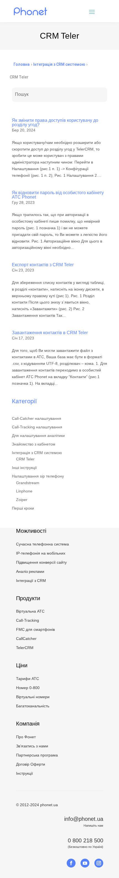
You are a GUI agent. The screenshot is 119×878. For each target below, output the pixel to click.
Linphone (24, 491)
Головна (22, 64)
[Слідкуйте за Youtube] (85, 863)
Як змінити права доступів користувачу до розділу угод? (55, 122)
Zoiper (21, 499)
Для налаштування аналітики (38, 435)
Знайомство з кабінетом (33, 444)
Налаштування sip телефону (38, 476)
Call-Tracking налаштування (37, 427)
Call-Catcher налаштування (36, 418)
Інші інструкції (24, 467)
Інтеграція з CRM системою (37, 452)
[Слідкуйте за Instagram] (98, 863)
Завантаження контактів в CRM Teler (50, 332)
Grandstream (27, 483)
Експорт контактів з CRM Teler (43, 264)
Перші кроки (23, 508)
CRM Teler (25, 459)
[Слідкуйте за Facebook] (71, 863)
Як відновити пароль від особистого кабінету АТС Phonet (58, 194)
